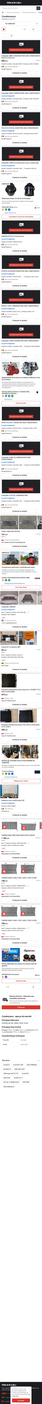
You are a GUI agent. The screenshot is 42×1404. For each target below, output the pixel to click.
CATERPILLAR (6, 1023)
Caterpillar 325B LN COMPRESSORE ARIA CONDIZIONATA (15, 458)
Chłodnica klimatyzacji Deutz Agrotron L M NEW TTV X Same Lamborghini (20, 691)
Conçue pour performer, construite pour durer (18, 567)
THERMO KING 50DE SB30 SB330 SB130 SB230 (18, 835)
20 (33, 29)
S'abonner (21, 1007)
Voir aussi (5, 1060)
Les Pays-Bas (8, 1032)
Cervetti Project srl (6, 69)
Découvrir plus (21, 403)
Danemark (30, 1030)
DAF (12, 1023)
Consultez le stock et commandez (21, 217)
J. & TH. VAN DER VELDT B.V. (9, 623)
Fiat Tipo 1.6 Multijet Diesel (11, 1082)
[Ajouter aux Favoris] (39, 73)
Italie (17, 1030)
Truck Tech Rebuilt (7, 771)
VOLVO (26, 1023)
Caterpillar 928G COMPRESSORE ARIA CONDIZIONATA (20, 93)
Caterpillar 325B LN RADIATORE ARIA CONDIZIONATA (20, 341)
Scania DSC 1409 (18, 1065)
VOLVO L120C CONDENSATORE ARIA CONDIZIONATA (20, 306)
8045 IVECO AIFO (20, 1069)
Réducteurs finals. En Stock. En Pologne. (16, 198)
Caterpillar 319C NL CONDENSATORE (14, 495)
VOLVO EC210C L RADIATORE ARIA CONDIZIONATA (19, 423)
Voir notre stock (21, 587)
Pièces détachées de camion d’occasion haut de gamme (19, 965)
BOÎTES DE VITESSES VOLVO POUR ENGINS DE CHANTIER (18, 762)
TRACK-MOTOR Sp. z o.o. (10, 207)
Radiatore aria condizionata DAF (13, 800)
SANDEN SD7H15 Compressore (12, 236)
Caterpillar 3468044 (8, 607)
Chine (21, 1032)
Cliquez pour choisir (21, 781)
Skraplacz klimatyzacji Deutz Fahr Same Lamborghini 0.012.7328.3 (20, 726)
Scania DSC (25, 1073)
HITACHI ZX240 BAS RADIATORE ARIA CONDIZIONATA (20, 271)
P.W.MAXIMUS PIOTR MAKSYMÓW (10, 854)
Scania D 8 (6, 1065)
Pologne (4, 1030)
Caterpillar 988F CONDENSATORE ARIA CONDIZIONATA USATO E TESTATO (20, 57)
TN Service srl (5, 811)
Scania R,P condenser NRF (10, 647)
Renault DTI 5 (7, 1069)
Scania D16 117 (18, 1077)
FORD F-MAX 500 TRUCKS (10, 531)
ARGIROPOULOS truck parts (10, 974)
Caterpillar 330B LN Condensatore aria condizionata (20, 163)
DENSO (16, 1023)
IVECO (21, 1023)
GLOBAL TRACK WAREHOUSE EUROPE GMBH (16, 577)
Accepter (21, 1400)
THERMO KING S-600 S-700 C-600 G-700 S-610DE (19, 878)
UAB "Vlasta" (4, 665)
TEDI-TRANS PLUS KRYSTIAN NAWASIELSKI (13, 542)
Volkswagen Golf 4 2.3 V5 (10, 1073)
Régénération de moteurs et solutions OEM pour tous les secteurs (21, 378)
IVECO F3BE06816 (32, 1065)
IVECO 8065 (26, 1082)
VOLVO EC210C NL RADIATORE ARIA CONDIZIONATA (19, 128)
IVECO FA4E (6, 1077)
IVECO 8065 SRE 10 (8, 1086)
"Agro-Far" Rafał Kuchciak (8, 700)
